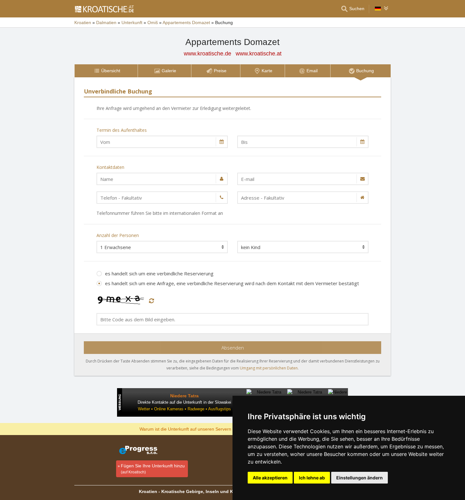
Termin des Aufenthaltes (121, 130)
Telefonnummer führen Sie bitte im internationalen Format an (159, 213)
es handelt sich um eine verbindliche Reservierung (159, 273)
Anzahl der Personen (117, 235)
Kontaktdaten (110, 167)
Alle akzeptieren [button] (270, 477)
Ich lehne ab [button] (312, 477)
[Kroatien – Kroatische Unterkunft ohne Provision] (104, 8)
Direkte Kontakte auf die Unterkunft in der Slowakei (184, 402)
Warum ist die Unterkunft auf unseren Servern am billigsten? (200, 428)
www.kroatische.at (259, 53)
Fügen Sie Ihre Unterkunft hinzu (153, 468)
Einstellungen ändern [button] (359, 477)
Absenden (232, 347)
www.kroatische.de (207, 53)
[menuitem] (106, 70)
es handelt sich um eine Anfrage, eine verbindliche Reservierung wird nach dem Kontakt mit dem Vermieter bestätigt (232, 283)
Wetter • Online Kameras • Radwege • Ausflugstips (184, 409)
